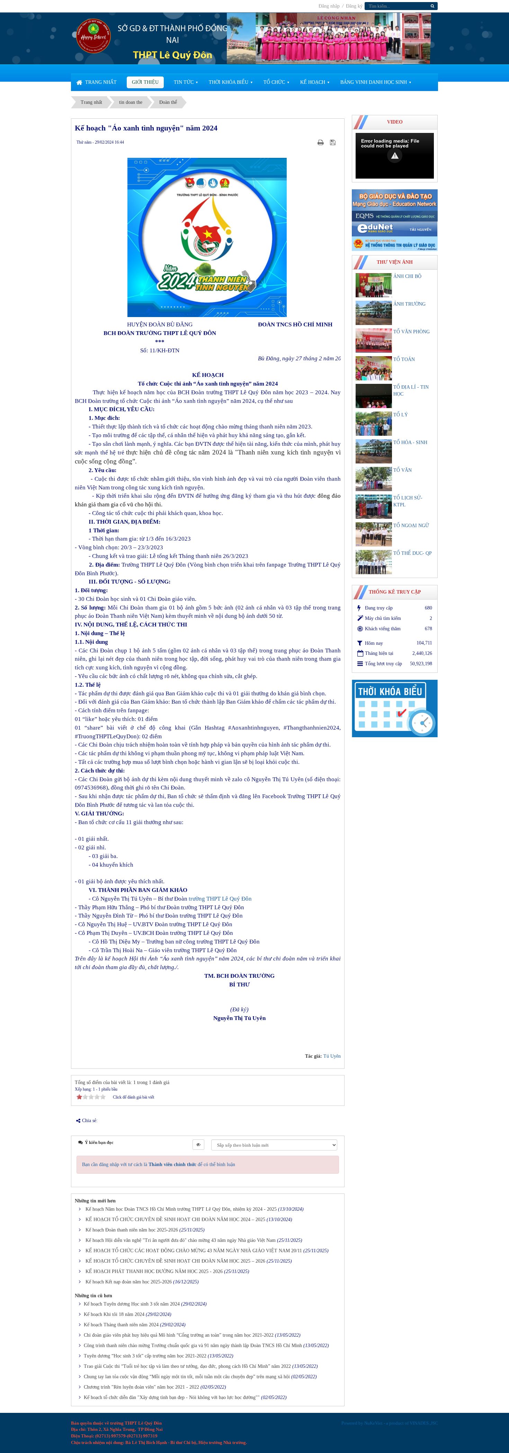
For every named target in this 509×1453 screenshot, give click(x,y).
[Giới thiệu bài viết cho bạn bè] (312, 142)
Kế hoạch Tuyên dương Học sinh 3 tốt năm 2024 (132, 1304)
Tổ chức (274, 82)
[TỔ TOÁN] (374, 368)
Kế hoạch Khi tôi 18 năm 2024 (114, 1314)
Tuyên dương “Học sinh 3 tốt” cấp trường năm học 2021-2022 (145, 1356)
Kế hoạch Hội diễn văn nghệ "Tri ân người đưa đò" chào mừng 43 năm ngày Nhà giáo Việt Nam (181, 1240)
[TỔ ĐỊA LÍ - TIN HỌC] (374, 396)
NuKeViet (373, 1423)
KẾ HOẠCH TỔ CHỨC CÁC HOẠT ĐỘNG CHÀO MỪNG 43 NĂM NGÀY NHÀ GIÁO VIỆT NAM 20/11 (194, 1250)
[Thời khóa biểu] (395, 708)
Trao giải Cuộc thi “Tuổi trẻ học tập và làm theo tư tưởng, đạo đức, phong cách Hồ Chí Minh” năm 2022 (187, 1366)
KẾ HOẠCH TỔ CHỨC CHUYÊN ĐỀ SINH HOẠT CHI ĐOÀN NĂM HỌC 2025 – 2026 (175, 1261)
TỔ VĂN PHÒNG (411, 331)
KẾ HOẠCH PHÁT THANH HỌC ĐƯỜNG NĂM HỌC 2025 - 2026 (154, 1271)
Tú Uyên (332, 1056)
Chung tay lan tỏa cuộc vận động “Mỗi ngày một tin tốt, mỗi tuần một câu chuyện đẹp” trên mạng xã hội (187, 1376)
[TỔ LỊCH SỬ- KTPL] (374, 507)
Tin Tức (184, 82)
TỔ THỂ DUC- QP (412, 553)
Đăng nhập (330, 6)
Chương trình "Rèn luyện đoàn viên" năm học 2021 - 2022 (141, 1387)
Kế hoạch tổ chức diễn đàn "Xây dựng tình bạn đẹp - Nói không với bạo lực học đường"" (172, 1397)
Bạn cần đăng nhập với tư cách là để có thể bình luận (158, 1164)
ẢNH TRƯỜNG (409, 304)
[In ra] (321, 142)
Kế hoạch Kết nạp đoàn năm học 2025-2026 (129, 1281)
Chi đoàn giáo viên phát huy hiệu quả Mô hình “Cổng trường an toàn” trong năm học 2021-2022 (179, 1335)
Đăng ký (354, 6)
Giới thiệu (145, 82)
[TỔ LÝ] (374, 424)
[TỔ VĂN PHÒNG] (374, 340)
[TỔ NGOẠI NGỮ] (374, 534)
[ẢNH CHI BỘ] (374, 285)
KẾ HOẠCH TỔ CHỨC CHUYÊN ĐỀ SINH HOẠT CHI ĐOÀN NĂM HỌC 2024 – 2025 (175, 1219)
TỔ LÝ (400, 414)
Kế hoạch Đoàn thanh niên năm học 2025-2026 (132, 1230)
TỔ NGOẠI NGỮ (411, 525)
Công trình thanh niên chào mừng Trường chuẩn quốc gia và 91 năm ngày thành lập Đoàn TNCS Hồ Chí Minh (193, 1345)
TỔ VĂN (402, 470)
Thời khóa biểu (228, 82)
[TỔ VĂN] (374, 479)
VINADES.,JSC (424, 1423)
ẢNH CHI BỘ (407, 276)
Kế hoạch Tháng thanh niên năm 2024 (121, 1324)
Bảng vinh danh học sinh (373, 82)
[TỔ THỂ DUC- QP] (374, 562)
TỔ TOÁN (404, 359)
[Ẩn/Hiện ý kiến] (198, 1144)
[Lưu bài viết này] (333, 142)
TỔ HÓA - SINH (410, 442)
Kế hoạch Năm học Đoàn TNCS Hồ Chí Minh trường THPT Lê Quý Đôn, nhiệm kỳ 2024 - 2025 (181, 1209)
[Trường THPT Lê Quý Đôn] (93, 35)
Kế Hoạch (312, 82)
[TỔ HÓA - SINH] (374, 451)
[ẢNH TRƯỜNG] (374, 313)
